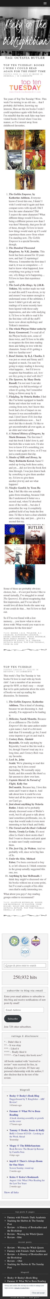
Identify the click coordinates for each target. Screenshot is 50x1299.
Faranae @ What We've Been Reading (26, 1281)
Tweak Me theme (18, 1297)
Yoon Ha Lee (11, 644)
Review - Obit (14, 1237)
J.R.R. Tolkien (28, 633)
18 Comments (24, 76)
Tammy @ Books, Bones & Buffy (26, 1130)
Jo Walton (28, 904)
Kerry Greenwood (15, 637)
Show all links (11, 1192)
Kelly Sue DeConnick (26, 906)
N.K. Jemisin (33, 640)
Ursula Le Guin (13, 910)
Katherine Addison (26, 635)
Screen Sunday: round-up (21, 1167)
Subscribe (13, 1018)
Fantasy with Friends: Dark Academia (26, 1217)
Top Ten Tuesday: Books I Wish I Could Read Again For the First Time (25, 68)
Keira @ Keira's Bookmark (24, 1177)
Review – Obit (14, 1260)
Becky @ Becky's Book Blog (24, 1095)
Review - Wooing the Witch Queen (25, 1234)
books (14, 633)
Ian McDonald (12, 904)
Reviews (8, 672)
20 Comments (24, 672)
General (9, 76)
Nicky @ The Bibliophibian (25, 32)
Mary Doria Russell (15, 639)
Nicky (36, 74)
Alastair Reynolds (22, 902)
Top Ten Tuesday (34, 642)
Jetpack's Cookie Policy (21, 1288)
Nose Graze (34, 1297)
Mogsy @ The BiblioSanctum (24, 1145)
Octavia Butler (13, 642)
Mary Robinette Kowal (19, 639)
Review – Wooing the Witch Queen (25, 1247)
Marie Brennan (36, 637)
